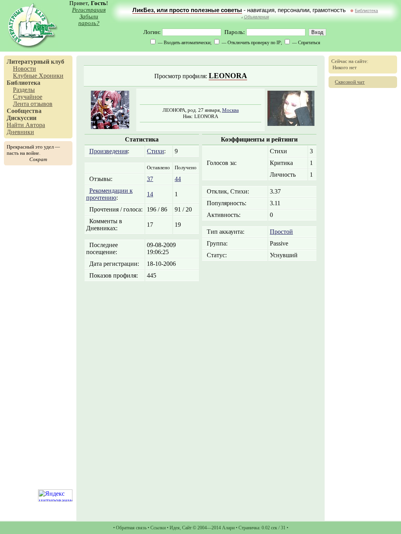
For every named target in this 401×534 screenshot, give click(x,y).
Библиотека (366, 10)
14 (150, 194)
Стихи (155, 151)
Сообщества (24, 111)
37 (150, 179)
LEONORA (228, 76)
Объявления (256, 16)
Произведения (108, 151)
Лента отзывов (32, 103)
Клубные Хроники (38, 75)
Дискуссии (21, 118)
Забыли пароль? (88, 19)
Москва (230, 110)
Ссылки (158, 527)
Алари (228, 527)
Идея (175, 527)
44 (178, 179)
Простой (281, 231)
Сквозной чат (350, 82)
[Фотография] (290, 123)
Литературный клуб (35, 61)
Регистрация (89, 10)
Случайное (27, 96)
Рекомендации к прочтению (109, 194)
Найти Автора (26, 125)
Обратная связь (131, 527)
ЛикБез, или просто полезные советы (187, 10)
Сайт (186, 527)
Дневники (20, 132)
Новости (24, 68)
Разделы (24, 89)
